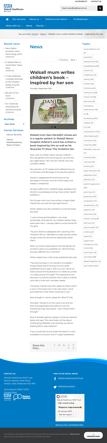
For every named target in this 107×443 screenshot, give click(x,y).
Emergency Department (91, 108)
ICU (87, 127)
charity (89, 79)
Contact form (10, 392)
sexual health (91, 227)
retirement (90, 214)
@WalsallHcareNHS (66, 386)
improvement (92, 132)
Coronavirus (90, 93)
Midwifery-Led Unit (92, 151)
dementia (89, 101)
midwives (90, 157)
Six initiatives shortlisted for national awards (13, 106)
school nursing (91, 219)
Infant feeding (91, 136)
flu (86, 114)
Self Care (89, 223)
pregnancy (90, 196)
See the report (65, 414)
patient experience (92, 186)
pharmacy (89, 192)
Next (72, 60)
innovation (90, 140)
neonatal (89, 162)
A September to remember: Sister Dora (13, 65)
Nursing (89, 166)
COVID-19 (90, 97)
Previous (64, 60)
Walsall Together (92, 261)
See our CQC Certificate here (69, 424)
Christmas (90, 88)
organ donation (92, 171)
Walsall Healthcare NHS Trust (70, 378)
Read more (75, 434)
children (89, 84)
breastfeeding (91, 66)
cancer (88, 70)
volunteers (90, 257)
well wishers (91, 266)
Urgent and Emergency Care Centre (91, 244)
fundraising (91, 118)
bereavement (91, 62)
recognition (90, 201)
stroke (88, 236)
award (88, 57)
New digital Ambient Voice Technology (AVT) (13, 51)
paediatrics (90, 175)
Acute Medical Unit (92, 51)
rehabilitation (91, 205)
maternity (90, 145)
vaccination (90, 252)
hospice (88, 123)
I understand (93, 435)
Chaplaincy (90, 75)
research (89, 210)
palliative (89, 179)
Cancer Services (14, 134)
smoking (89, 232)
